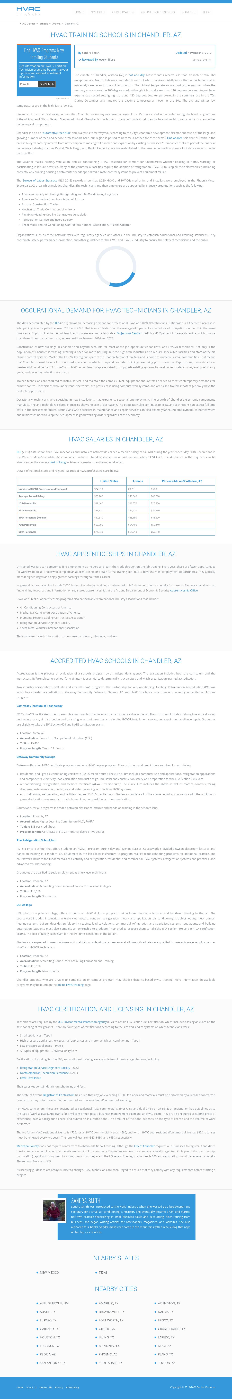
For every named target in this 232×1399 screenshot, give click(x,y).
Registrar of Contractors (59, 1095)
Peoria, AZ (48, 1354)
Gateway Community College (36, 757)
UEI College (24, 905)
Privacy (59, 1387)
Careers (188, 12)
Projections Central (129, 333)
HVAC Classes (27, 23)
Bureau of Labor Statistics (40, 180)
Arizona (56, 23)
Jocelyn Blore (107, 59)
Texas (103, 1272)
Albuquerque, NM (54, 1303)
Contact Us (46, 1387)
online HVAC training (70, 985)
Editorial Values (201, 60)
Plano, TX (165, 1354)
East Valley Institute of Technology (40, 705)
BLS (57, 323)
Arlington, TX (169, 1303)
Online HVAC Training (158, 12)
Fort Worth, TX (111, 1320)
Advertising (72, 1387)
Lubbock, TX (49, 1346)
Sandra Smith (90, 53)
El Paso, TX (48, 1320)
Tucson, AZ (166, 1363)
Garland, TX (49, 1329)
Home (79, 12)
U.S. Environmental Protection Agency (82, 1022)
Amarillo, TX (108, 1303)
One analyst (174, 138)
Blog (206, 12)
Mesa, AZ (164, 1346)
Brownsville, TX (111, 1312)
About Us (31, 1387)
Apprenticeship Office (184, 590)
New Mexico (49, 1272)
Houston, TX (50, 1337)
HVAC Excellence (30, 1078)
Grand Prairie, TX (171, 1329)
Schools (98, 12)
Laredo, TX (166, 1337)
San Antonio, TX (52, 1363)
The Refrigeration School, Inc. (36, 840)
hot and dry (136, 75)
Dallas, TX (166, 1312)
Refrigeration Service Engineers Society (45, 1068)
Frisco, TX (165, 1320)
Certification (123, 12)
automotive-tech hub (56, 133)
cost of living (58, 462)
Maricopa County (28, 1146)
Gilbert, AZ (107, 1329)
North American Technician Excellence (44, 1073)
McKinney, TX (109, 1346)
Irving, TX (106, 1337)
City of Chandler (144, 1146)
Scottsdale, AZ (110, 1363)
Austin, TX (48, 1312)
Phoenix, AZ (108, 1354)
